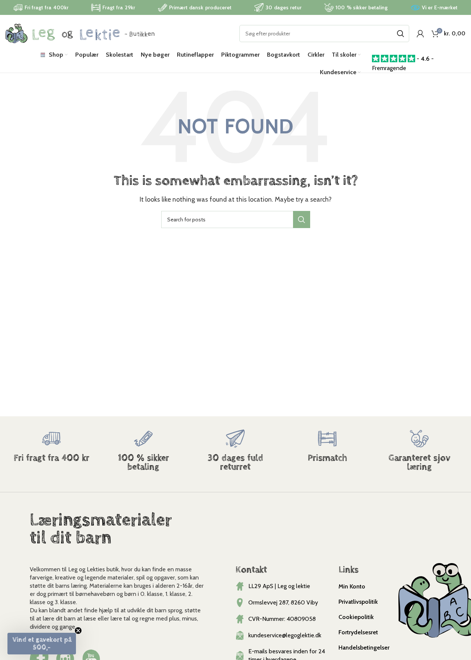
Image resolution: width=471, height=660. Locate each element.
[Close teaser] (78, 630)
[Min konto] (420, 33)
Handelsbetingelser (363, 647)
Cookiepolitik (356, 616)
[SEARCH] (400, 33)
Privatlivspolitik (358, 601)
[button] (41, 643)
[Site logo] (80, 33)
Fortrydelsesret (358, 632)
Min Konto (351, 586)
